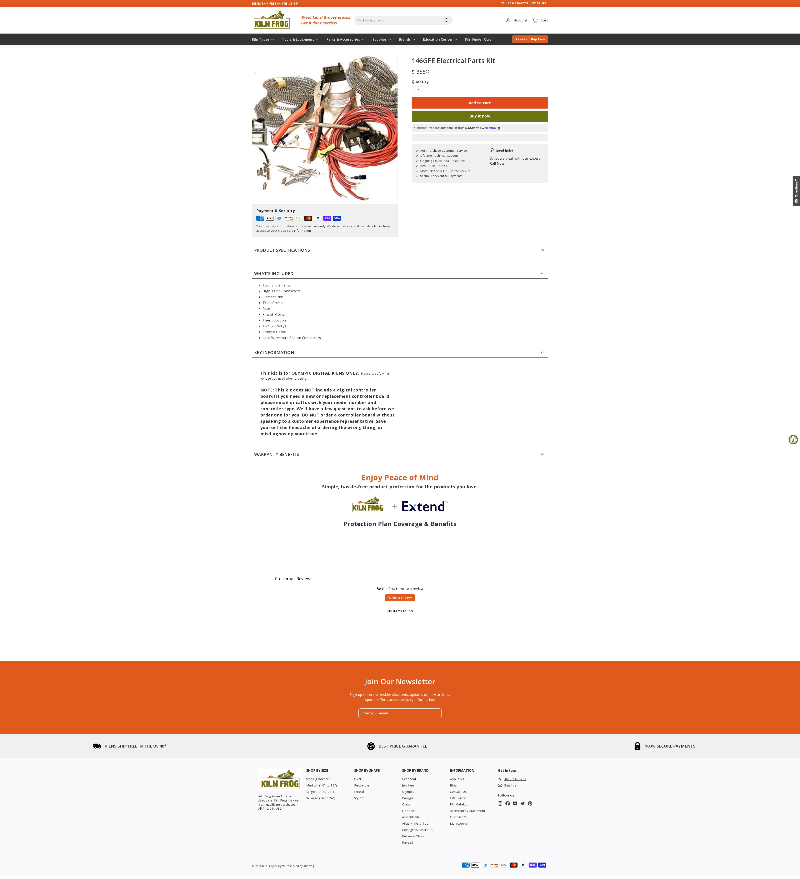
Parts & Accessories (343, 39)
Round (359, 791)
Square (359, 798)
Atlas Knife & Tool (415, 823)
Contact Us (458, 791)
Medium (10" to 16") (321, 785)
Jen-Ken (408, 785)
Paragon (408, 798)
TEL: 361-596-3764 (514, 3)
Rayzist (407, 842)
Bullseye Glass (413, 836)
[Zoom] (325, 128)
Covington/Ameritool (417, 830)
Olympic (408, 791)
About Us (457, 779)
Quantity (420, 81)
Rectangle (361, 785)
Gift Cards (457, 798)
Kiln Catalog (459, 804)
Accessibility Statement (467, 811)
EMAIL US (539, 3)
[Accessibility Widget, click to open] (793, 439)
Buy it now (479, 116)
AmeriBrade (411, 817)
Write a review (400, 597)
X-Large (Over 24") (320, 798)
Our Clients (458, 817)
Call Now (497, 163)
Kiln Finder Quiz (478, 39)
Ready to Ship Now (530, 39)
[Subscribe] (433, 713)
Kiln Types (261, 39)
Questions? (796, 189)
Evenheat (409, 779)
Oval (357, 779)
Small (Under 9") (318, 779)
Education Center (438, 39)
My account (458, 823)
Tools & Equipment (298, 39)
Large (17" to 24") (320, 791)
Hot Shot (409, 811)
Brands (405, 39)
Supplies (380, 39)
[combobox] (403, 20)
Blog (453, 785)
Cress (406, 804)
